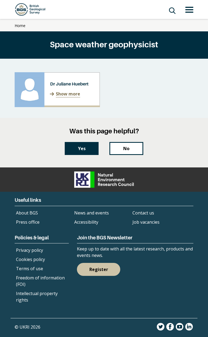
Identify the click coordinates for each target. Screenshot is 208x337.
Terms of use (29, 269)
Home (20, 25)
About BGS (27, 213)
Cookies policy (30, 259)
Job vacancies (146, 222)
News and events (91, 213)
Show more (68, 94)
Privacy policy (29, 250)
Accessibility (86, 222)
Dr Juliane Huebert (69, 84)
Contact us (143, 213)
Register (98, 269)
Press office (28, 222)
